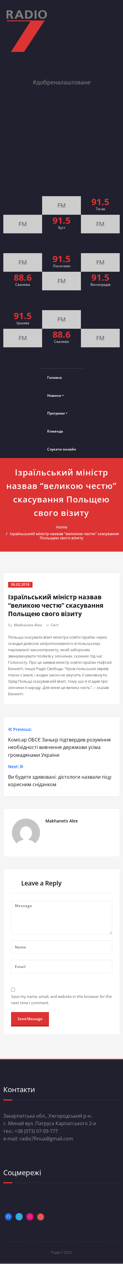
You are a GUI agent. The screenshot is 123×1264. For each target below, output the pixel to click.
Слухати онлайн (61, 449)
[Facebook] (8, 1216)
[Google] (40, 1217)
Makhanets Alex (28, 625)
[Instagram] (29, 1216)
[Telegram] (19, 1216)
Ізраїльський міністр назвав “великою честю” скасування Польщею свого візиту (64, 536)
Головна (54, 377)
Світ (55, 625)
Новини (54, 395)
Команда (55, 431)
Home (61, 527)
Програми (56, 413)
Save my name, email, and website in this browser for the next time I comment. (61, 999)
